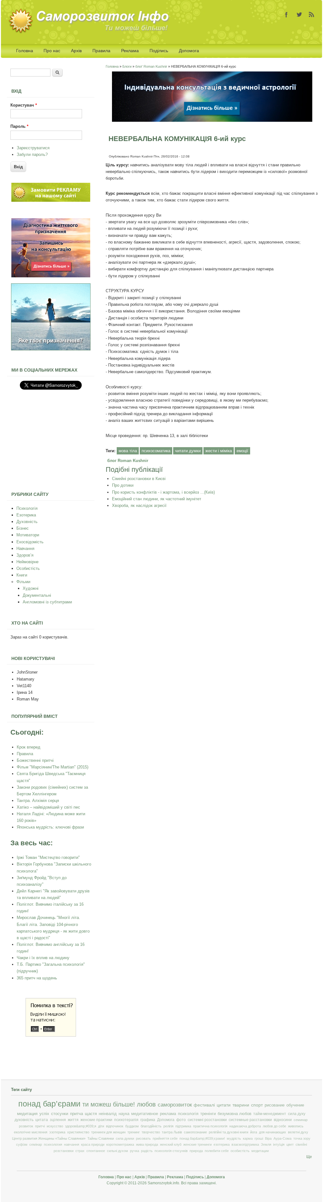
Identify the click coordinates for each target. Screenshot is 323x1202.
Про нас (52, 50)
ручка (134, 1151)
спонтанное (95, 1151)
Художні (30, 588)
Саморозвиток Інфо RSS (311, 14)
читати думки (188, 450)
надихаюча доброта (245, 1126)
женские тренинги (197, 1144)
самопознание (195, 1132)
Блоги (127, 66)
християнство (78, 1132)
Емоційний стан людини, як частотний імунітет (156, 498)
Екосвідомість (30, 541)
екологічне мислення (30, 1132)
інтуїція (279, 1144)
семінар (35, 1144)
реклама (168, 1114)
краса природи (92, 1144)
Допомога (189, 50)
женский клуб (170, 1144)
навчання (71, 1144)
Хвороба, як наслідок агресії (139, 505)
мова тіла (128, 450)
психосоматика (156, 450)
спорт (257, 1104)
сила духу (296, 1114)
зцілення (58, 1120)
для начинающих (272, 1132)
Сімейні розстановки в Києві (139, 478)
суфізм (21, 1144)
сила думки (125, 1138)
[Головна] (90, 32)
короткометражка (120, 1144)
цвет (290, 1144)
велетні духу (298, 1132)
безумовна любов (234, 1114)
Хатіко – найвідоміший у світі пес (48, 807)
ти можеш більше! (108, 1104)
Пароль (19, 126)
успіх (44, 1113)
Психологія (27, 508)
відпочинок (114, 1126)
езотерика (222, 1144)
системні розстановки (207, 1120)
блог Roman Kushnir (127, 460)
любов (146, 1104)
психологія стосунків (171, 1151)
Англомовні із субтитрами (47, 602)
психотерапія (126, 1120)
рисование (275, 1105)
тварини (240, 1104)
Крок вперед (28, 747)
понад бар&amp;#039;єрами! (202, 1138)
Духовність (27, 521)
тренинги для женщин (108, 1132)
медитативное (144, 1114)
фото (181, 1120)
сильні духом (117, 1151)
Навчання (25, 548)
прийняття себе (165, 1138)
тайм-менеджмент (269, 1114)
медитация (27, 1113)
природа (196, 1151)
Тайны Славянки (100, 1138)
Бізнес (22, 528)
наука (124, 1114)
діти (101, 1126)
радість (147, 1151)
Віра (268, 1138)
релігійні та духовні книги (228, 1132)
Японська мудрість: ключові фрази (50, 827)
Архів (76, 50)
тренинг (133, 1132)
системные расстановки (250, 1120)
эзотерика (57, 1132)
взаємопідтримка (245, 1144)
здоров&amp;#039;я (80, 1126)
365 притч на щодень (37, 978)
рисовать (143, 1138)
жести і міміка (218, 450)
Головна (24, 50)
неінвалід (108, 1114)
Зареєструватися (33, 147)
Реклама (130, 50)
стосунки (59, 1113)
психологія (188, 1114)
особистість (240, 1151)
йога (253, 1132)
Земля (266, 1144)
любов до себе (274, 1126)
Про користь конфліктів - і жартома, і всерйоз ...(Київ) (163, 492)
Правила (101, 50)
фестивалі (204, 1104)
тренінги (208, 1114)
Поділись (159, 50)
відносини (283, 1120)
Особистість (28, 568)
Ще (309, 1157)
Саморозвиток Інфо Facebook (286, 14)
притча (76, 1113)
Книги (21, 575)
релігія (168, 1126)
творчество (151, 1132)
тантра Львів (172, 1132)
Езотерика (26, 515)
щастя (91, 1113)
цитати (224, 1104)
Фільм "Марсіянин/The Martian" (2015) (52, 767)
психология (53, 1144)
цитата (41, 1120)
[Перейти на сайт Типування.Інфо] (51, 349)
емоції (242, 450)
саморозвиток (175, 1105)
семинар (301, 1120)
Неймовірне (27, 561)
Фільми (23, 581)
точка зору (301, 1138)
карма (248, 1138)
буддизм (132, 1126)
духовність (24, 1120)
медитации (260, 1151)
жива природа (147, 1144)
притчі (40, 1126)
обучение (295, 1105)
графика (147, 1120)
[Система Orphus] (51, 1035)
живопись (295, 1126)
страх (80, 1151)
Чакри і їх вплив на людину (43, 957)
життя (73, 1120)
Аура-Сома (282, 1138)
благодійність (151, 1126)
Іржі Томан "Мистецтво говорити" (48, 857)
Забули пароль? (32, 154)
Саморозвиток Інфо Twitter (299, 14)
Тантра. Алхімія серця (38, 800)
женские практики (96, 1120)
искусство (55, 1126)
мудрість (234, 1138)
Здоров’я (24, 555)
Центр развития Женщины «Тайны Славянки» (48, 1138)
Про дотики (122, 485)
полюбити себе (217, 1151)
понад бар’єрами (49, 1104)
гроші (259, 1138)
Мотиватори (27, 535)
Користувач (23, 105)
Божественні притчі (35, 760)
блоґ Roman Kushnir (151, 66)
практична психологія (210, 1126)
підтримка (183, 1126)
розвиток (26, 1126)
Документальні (37, 595)
